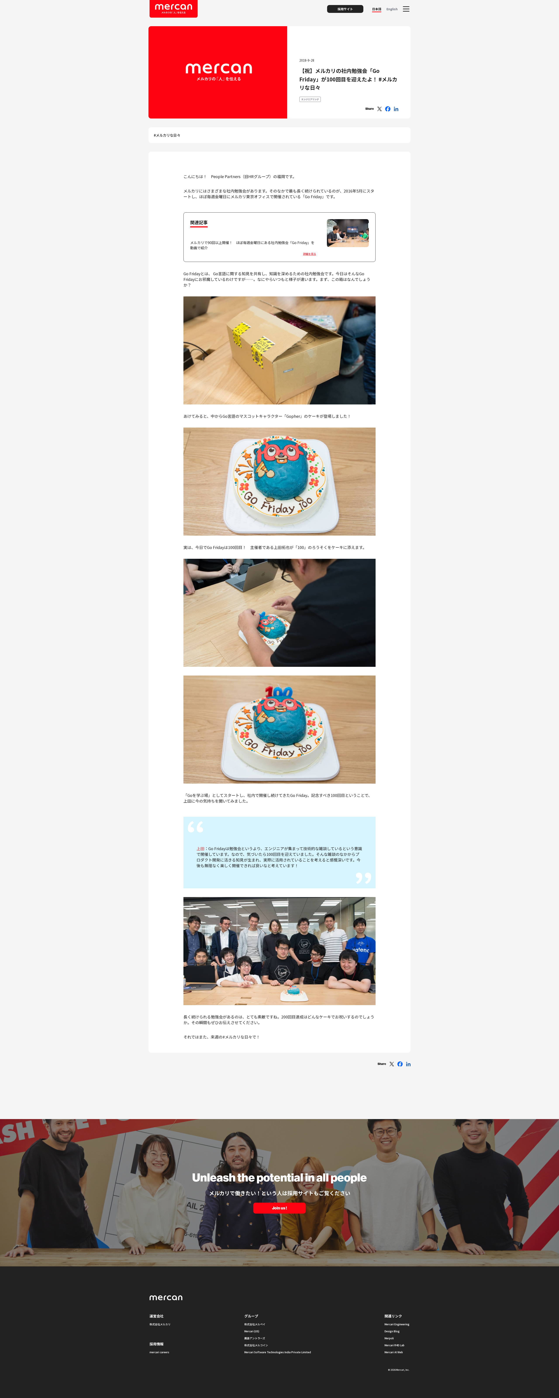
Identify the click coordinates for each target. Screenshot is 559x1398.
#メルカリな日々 (167, 135)
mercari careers (159, 1352)
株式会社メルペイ (254, 1324)
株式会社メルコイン (256, 1345)
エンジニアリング (310, 99)
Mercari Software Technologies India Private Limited (277, 1352)
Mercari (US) (251, 1331)
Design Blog (392, 1331)
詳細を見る (309, 254)
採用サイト (345, 9)
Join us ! (279, 1208)
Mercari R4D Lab (394, 1345)
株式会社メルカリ (160, 1324)
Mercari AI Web (394, 1352)
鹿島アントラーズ (254, 1338)
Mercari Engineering (397, 1324)
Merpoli (389, 1338)
